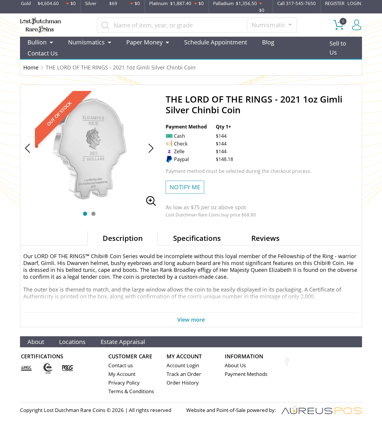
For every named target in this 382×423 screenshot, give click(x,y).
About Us (235, 365)
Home (30, 67)
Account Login (183, 365)
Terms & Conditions (131, 391)
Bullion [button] (37, 42)
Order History (183, 382)
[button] (85, 214)
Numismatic (269, 25)
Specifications (197, 238)
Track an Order (184, 374)
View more (191, 319)
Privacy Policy (124, 382)
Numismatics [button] (86, 42)
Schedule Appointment (215, 42)
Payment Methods (246, 374)
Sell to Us (337, 47)
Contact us (120, 365)
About (35, 342)
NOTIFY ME (185, 187)
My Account (121, 374)
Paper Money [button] (144, 42)
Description (123, 238)
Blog (268, 42)
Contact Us (42, 53)
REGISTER (334, 3)
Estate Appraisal (123, 342)
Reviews (265, 238)
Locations (72, 342)
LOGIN (354, 3)
